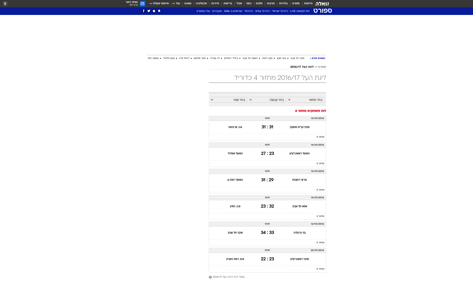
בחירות (283, 3)
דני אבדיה (215, 58)
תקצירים (217, 11)
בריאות (228, 3)
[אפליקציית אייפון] (154, 11)
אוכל (239, 3)
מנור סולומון (200, 58)
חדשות (308, 3)
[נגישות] (5, 3)
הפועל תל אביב (250, 58)
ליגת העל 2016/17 (302, 67)
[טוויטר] (149, 11)
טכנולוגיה (201, 3)
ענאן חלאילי (169, 58)
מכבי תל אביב (297, 58)
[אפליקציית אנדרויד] (159, 11)
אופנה (187, 3)
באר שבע (281, 58)
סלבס (259, 3)
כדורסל (249, 11)
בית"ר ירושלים (231, 58)
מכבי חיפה (267, 58)
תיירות (215, 3)
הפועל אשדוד (235, 153)
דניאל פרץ (184, 58)
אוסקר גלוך (153, 58)
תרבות (271, 3)
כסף (248, 3)
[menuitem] (306, 4)
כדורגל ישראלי (280, 11)
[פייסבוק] (143, 11)
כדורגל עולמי (262, 11)
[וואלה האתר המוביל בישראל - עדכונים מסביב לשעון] (322, 4)
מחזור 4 (320, 137)
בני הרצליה (300, 233)
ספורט (296, 3)
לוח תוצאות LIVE (299, 11)
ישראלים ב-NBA (233, 11)
